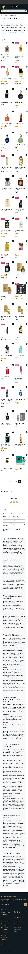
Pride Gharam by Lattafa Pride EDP (6, 79)
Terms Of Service (4, 941)
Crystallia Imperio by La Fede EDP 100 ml (19, 467)
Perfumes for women (5, 921)
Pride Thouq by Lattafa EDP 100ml (6, 189)
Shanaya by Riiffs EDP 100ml (19, 356)
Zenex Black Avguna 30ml (20, 295)
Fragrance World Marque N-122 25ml (20, 424)
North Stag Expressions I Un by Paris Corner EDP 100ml (6, 146)
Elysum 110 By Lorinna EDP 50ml (19, 274)
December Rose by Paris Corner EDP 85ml (20, 445)
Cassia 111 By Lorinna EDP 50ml (20, 317)
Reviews (15, 931)
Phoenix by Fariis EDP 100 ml (6, 356)
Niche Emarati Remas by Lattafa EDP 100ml (20, 168)
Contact (15, 925)
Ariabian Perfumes (4, 920)
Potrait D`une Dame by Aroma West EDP (19, 79)
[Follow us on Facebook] (11, 502)
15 (16, 481)
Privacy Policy (4, 939)
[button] (4, 58)
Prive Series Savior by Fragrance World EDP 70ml (6, 102)
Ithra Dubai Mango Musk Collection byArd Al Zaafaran (20, 56)
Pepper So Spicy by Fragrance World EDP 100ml (5, 446)
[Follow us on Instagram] (14, 502)
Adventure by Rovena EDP (6, 274)
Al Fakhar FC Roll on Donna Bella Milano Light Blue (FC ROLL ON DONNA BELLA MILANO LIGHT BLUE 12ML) (6, 402)
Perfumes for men (4, 923)
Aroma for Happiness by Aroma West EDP (6, 231)
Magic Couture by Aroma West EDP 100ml (6, 253)
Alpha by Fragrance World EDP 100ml (20, 189)
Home (2, 15)
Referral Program (17, 927)
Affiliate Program (17, 929)
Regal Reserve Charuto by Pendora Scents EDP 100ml (6, 56)
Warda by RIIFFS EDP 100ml (5, 377)
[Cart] (22, 7)
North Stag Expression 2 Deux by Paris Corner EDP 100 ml (20, 102)
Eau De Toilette (4, 929)
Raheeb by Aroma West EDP (19, 231)
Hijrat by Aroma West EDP (6, 209)
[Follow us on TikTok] (17, 502)
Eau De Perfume (4, 927)
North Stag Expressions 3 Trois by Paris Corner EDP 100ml (20, 146)
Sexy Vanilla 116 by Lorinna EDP (6, 317)
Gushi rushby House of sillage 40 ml (20, 253)
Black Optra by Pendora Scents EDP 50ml (19, 210)
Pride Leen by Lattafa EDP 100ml (6, 168)
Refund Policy (4, 937)
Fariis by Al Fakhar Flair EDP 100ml (19, 336)
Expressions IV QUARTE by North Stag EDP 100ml (6, 124)
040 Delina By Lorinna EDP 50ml (6, 296)
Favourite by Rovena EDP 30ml (6, 336)
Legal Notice (3, 942)
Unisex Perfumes (4, 925)
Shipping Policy (4, 935)
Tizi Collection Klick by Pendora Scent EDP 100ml (6, 467)
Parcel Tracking (17, 921)
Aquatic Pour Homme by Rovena (20, 400)
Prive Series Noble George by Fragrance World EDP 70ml (6, 425)
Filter (4, 40)
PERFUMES (7, 15)
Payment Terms (4, 944)
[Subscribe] (25, 904)
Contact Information (18, 923)
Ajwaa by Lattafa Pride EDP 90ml (20, 124)
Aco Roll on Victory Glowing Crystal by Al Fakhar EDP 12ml (19, 378)
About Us (16, 920)
